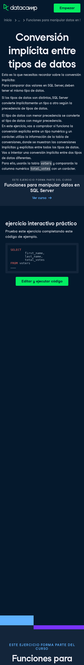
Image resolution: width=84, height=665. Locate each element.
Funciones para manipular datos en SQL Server (53, 20)
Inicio (8, 20)
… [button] (19, 20)
